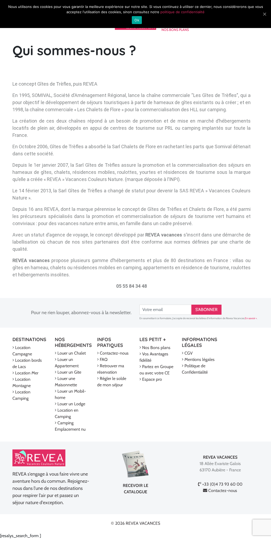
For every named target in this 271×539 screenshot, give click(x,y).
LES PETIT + (152, 339)
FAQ (103, 359)
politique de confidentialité (182, 12)
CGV (188, 353)
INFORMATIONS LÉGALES (199, 342)
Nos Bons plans (156, 347)
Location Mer (26, 372)
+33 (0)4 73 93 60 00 (221, 484)
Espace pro (152, 379)
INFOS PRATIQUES (110, 342)
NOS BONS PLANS (175, 30)
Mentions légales (199, 359)
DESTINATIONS (29, 339)
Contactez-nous (114, 353)
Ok (136, 20)
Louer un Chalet (71, 353)
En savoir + (251, 318)
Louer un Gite (69, 372)
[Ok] (264, 14)
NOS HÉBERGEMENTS (73, 342)
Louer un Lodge (71, 403)
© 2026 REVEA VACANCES (135, 523)
